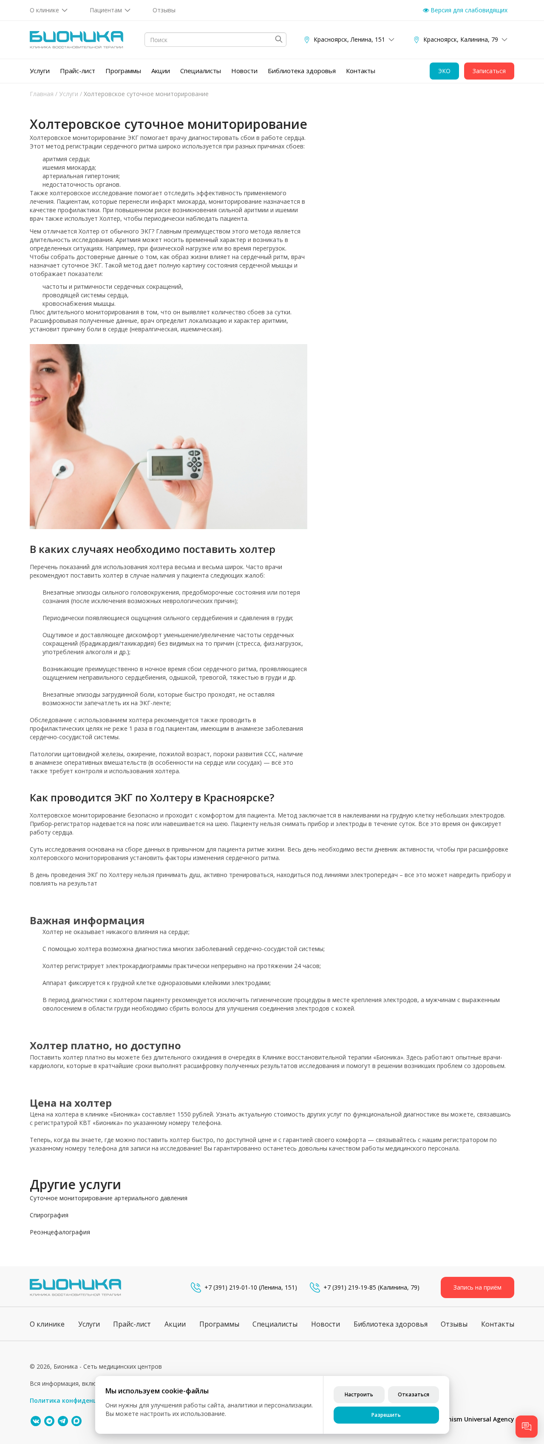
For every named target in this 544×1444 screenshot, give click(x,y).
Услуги (40, 70)
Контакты (360, 70)
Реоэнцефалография (60, 1232)
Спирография (49, 1215)
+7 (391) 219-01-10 (230, 1287)
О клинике (44, 10)
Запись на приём (477, 1287)
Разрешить (386, 1414)
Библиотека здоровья (302, 70)
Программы (123, 70)
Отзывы (164, 10)
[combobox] (215, 39)
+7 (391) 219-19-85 (349, 1287)
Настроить (359, 1394)
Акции (160, 70)
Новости (244, 70)
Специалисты (200, 70)
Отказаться (413, 1394)
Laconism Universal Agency (474, 1419)
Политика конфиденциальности (80, 1400)
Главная (42, 94)
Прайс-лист (77, 70)
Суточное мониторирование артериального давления (108, 1198)
